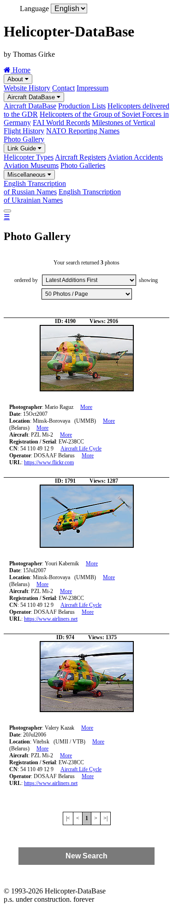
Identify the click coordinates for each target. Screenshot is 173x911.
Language (34, 8)
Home (20, 70)
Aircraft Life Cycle (80, 448)
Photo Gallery (24, 139)
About (16, 79)
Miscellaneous (27, 174)
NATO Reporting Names (82, 131)
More (86, 407)
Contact (63, 88)
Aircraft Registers (80, 157)
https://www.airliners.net (51, 619)
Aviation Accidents (135, 157)
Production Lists (82, 106)
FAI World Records (61, 122)
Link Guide (22, 148)
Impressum (92, 88)
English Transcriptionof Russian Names (35, 188)
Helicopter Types (29, 157)
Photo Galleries (82, 165)
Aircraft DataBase (32, 97)
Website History (27, 88)
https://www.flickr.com (49, 462)
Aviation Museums (31, 165)
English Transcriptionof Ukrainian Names (62, 196)
